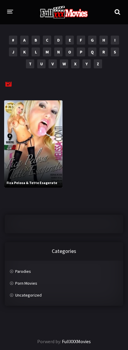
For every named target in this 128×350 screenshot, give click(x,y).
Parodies (23, 271)
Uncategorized (28, 295)
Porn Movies (26, 283)
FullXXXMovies (76, 341)
